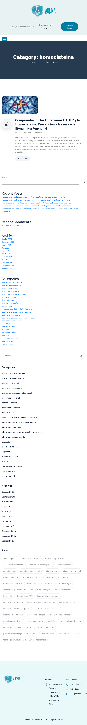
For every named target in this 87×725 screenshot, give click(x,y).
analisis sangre (9, 571)
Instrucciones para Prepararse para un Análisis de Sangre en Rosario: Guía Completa (33, 197)
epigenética (63, 577)
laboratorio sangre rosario (11, 321)
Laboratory (6, 324)
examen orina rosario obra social (40, 583)
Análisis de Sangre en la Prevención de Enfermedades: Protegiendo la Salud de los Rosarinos (36, 203)
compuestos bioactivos (32, 577)
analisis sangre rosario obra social (14, 294)
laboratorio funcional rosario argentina (16, 312)
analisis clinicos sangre (39, 564)
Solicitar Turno (69, 26)
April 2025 (5, 251)
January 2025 (7, 260)
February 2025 (7, 257)
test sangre (41, 640)
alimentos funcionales (30, 558)
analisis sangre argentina (31, 571)
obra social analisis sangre (70, 621)
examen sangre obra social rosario (18, 590)
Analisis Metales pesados (11, 285)
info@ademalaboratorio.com (23, 27)
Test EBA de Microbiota (10, 338)
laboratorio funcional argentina (16, 608)
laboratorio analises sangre (49, 596)
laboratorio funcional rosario (46, 608)
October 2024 (7, 268)
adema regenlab (10, 558)
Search (4, 177)
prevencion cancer (9, 332)
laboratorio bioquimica (13, 602)
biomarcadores (52, 571)
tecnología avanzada (12, 640)
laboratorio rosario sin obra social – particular (19, 318)
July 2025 (5, 248)
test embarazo (7, 341)
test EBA (28, 640)
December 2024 (8, 262)
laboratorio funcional (68, 602)
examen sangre (64, 583)
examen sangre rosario (47, 590)
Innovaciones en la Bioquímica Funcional (17, 309)
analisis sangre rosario (10, 291)
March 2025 (6, 254)
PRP (35, 633)
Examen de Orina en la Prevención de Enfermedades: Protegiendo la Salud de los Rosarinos (36, 206)
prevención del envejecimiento (16, 633)
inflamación (8, 596)
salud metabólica (48, 633)
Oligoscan (5, 329)
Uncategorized (7, 344)
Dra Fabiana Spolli (24, 132)
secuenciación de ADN (68, 633)
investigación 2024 (25, 596)
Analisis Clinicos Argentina (12, 282)
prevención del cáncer (45, 627)
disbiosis (50, 577)
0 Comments (37, 132)
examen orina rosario (10, 303)
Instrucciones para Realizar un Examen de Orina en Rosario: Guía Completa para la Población (36, 200)
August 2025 (6, 245)
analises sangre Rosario (54, 558)
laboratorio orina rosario (11, 315)
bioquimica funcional (9, 297)
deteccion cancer (8, 300)
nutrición (51, 621)
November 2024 (8, 265)
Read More (22, 159)
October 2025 (7, 239)
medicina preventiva (11, 621)
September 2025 (8, 242)
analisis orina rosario (9, 288)
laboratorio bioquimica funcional (41, 602)
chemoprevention (10, 577)
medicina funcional (9, 327)
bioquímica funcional (72, 571)
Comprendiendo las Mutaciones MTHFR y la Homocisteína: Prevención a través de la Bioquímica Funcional (47, 124)
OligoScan (7, 627)
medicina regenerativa (33, 621)
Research (5, 335)
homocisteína (66, 590)
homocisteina (7, 306)
